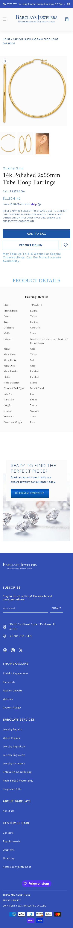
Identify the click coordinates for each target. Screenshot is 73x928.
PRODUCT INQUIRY (30, 245)
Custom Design (12, 707)
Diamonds (9, 682)
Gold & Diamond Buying (17, 772)
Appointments (11, 841)
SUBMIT (56, 608)
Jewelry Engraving (14, 755)
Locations (9, 849)
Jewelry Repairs (12, 729)
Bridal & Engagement (15, 673)
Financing (8, 858)
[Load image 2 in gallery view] (25, 143)
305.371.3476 (12, 4)
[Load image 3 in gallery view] (42, 143)
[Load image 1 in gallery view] (8, 143)
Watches (8, 699)
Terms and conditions (16, 895)
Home (7, 39)
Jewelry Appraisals (14, 746)
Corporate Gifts (12, 789)
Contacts (8, 832)
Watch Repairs (11, 738)
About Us (8, 811)
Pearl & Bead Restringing (18, 780)
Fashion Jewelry (12, 690)
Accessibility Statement (17, 866)
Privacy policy (12, 900)
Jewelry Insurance (14, 763)
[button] (5, 19)
